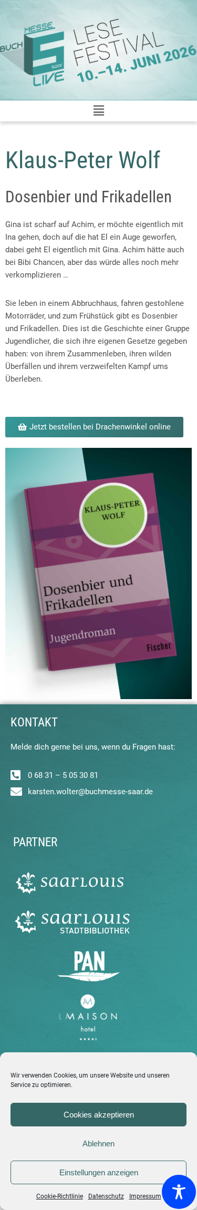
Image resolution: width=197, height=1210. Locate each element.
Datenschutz (106, 1196)
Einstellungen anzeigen (98, 1172)
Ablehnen (98, 1143)
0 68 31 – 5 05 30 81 (63, 775)
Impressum (145, 1196)
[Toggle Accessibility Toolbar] (179, 1192)
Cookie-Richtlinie (59, 1196)
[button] (98, 110)
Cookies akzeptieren (99, 1114)
